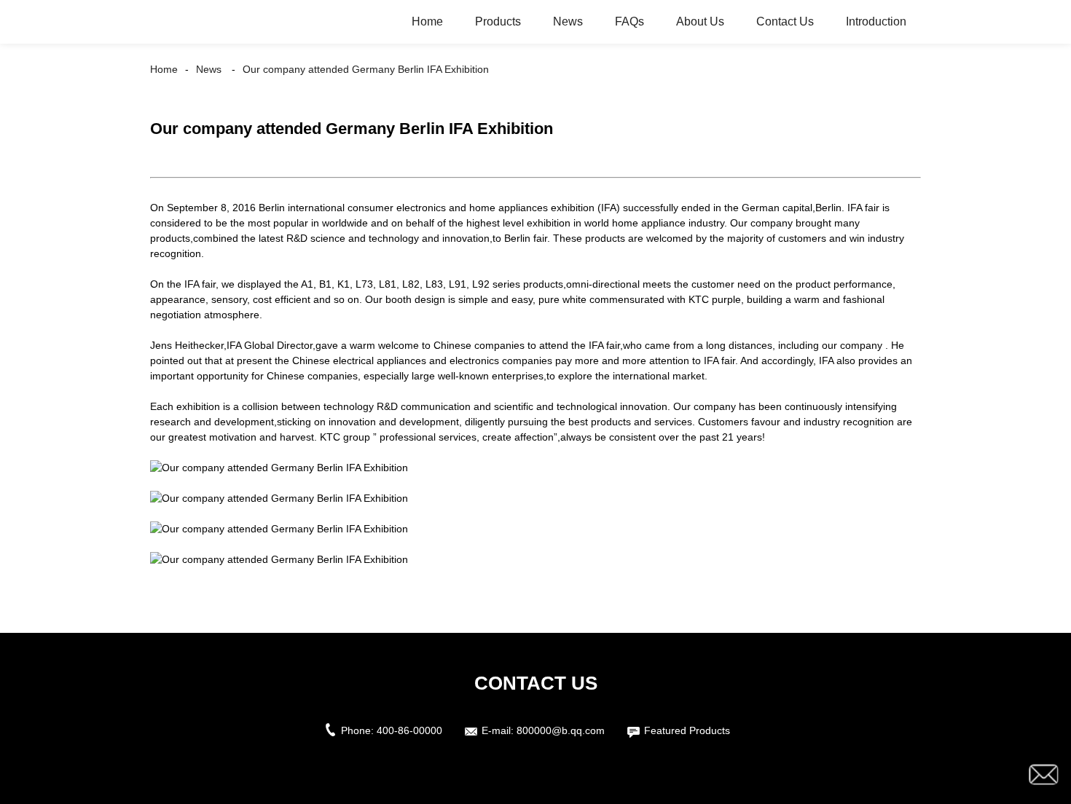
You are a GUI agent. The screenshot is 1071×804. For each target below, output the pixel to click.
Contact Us (785, 21)
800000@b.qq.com (561, 730)
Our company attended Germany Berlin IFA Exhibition (366, 69)
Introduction (876, 21)
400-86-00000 (409, 730)
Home (427, 21)
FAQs (629, 21)
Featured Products (687, 730)
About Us (700, 21)
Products (498, 21)
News (568, 21)
